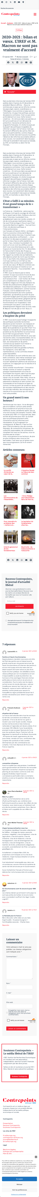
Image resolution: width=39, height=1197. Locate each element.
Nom (8, 983)
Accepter (19, 1179)
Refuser (19, 1184)
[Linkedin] (15, 2)
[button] (36, 1157)
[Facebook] (2, 2)
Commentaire (12, 957)
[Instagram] (6, 2)
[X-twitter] (10, 2)
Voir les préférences (19, 1190)
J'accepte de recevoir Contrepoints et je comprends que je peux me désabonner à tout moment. (20, 622)
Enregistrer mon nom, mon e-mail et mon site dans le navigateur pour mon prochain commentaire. (19, 1013)
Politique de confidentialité (18, 1194)
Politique (19, 30)
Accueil (3, 23)
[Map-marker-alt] (23, 2)
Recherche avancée (7, 8)
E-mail (9, 993)
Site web (9, 1002)
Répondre (5, 700)
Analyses (10, 23)
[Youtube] (19, 2)
